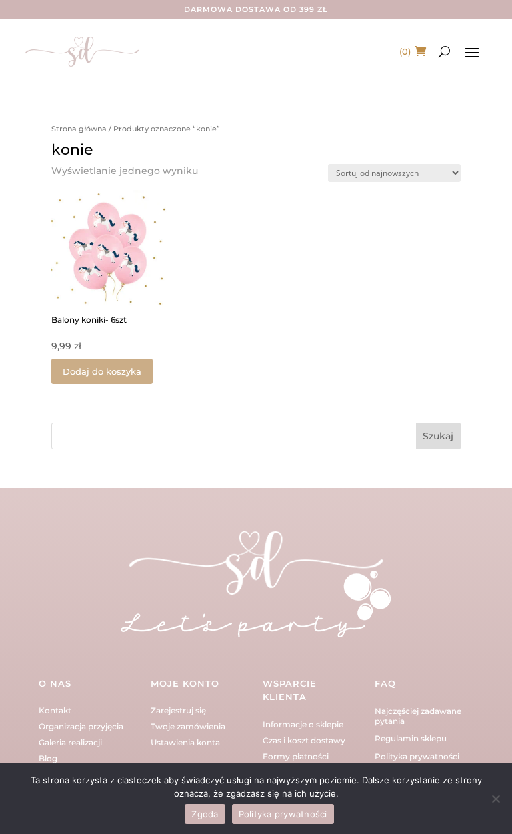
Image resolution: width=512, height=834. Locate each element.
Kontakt (55, 710)
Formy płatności (296, 756)
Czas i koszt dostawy (304, 740)
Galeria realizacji (70, 742)
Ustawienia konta (185, 742)
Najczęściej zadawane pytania (418, 715)
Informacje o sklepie (303, 724)
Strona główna (79, 128)
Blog (48, 758)
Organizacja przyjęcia (81, 726)
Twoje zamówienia (188, 726)
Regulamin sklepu (411, 738)
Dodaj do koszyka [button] (102, 371)
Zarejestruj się (178, 710)
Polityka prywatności (417, 756)
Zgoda (204, 814)
